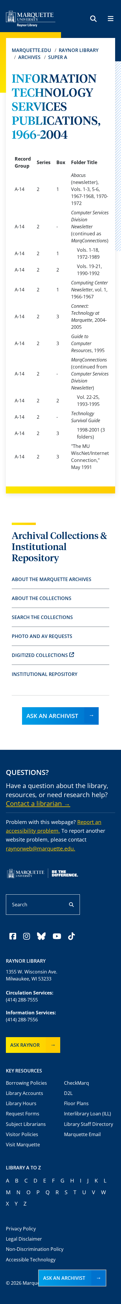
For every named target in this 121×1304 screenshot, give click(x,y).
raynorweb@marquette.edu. (40, 848)
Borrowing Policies (26, 1083)
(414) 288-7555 (22, 1000)
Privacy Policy (21, 1228)
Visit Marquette (23, 1144)
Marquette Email (82, 1134)
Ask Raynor (25, 1045)
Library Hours (21, 1103)
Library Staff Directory (88, 1124)
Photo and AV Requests (42, 636)
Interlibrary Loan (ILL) (87, 1113)
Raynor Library (78, 50)
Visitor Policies (22, 1134)
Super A (57, 57)
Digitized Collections (40, 655)
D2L (68, 1093)
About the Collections (41, 598)
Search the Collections (42, 617)
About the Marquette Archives (51, 579)
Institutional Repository (44, 674)
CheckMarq (76, 1083)
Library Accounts (24, 1093)
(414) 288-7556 (22, 1019)
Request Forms (22, 1113)
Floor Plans (76, 1103)
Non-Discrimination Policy (34, 1249)
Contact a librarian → (38, 803)
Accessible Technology (31, 1259)
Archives (29, 57)
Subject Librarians (26, 1124)
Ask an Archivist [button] (64, 1278)
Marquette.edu (31, 50)
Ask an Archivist (52, 716)
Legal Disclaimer (24, 1239)
